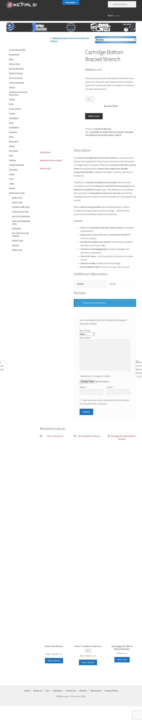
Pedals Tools (17, 240)
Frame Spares (15, 108)
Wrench (118, 135)
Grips (11, 123)
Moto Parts (13, 141)
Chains (12, 87)
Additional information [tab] (51, 160)
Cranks (12, 99)
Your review (86, 337)
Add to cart (93, 116)
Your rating (85, 330)
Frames (12, 113)
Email (109, 387)
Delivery (83, 690)
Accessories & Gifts (17, 50)
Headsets (13, 132)
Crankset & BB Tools (102, 128)
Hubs (11, 136)
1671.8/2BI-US (96, 132)
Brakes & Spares (16, 73)
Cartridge (129, 132)
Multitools (16, 228)
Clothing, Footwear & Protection (18, 93)
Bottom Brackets (16, 68)
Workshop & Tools (17, 193)
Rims (11, 155)
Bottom (112, 132)
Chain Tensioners (16, 82)
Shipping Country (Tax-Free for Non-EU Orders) (69, 40)
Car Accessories (16, 78)
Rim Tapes (13, 150)
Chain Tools (17, 202)
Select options (54, 660)
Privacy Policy (111, 690)
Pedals (12, 146)
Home (27, 690)
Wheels (12, 188)
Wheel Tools (17, 250)
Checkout (57, 690)
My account (96, 690)
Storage (15, 245)
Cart (47, 690)
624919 (105, 132)
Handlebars (14, 127)
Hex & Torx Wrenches (21, 216)
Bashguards (14, 54)
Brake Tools (17, 197)
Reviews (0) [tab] (45, 168)
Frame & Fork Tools (20, 211)
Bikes (11, 59)
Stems (12, 174)
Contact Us (70, 690)
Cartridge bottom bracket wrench (99, 135)
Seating (12, 160)
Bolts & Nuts (14, 64)
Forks (11, 104)
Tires (11, 179)
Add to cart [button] (122, 659)
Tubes (11, 183)
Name (83, 387)
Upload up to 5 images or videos (95, 376)
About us (38, 690)
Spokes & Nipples (16, 165)
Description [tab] (45, 152)
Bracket (120, 132)
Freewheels (14, 118)
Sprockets (13, 169)
